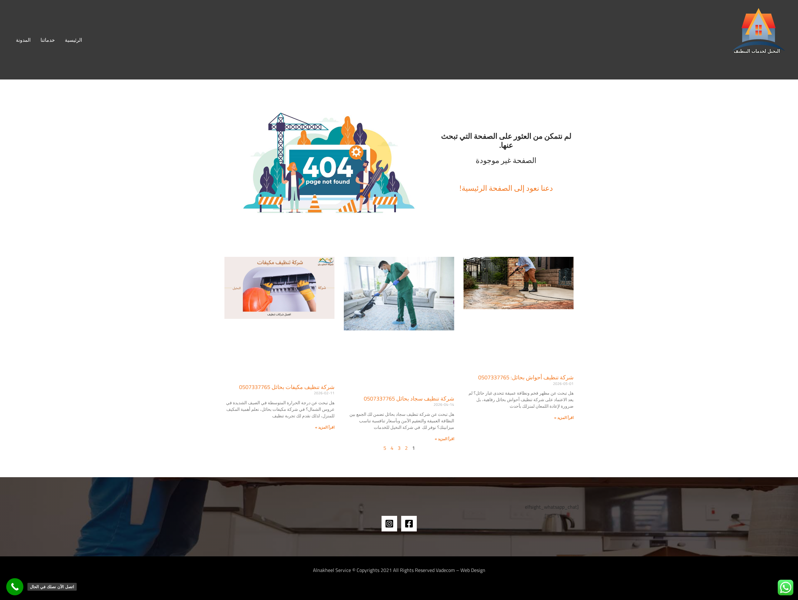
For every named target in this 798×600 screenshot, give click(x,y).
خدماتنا (48, 40)
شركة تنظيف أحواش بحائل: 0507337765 (526, 377)
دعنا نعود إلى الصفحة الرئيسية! (506, 187)
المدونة (23, 40)
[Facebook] (409, 523)
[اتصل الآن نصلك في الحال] (14, 586)
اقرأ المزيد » (564, 417)
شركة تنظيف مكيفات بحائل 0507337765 (286, 387)
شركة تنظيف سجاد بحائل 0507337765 (409, 398)
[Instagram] (389, 523)
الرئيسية (73, 40)
